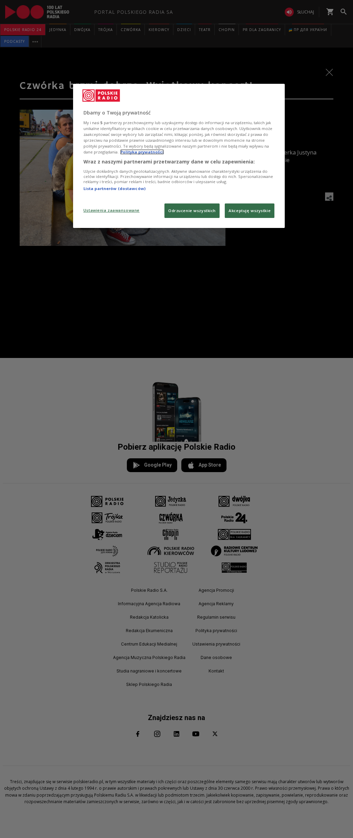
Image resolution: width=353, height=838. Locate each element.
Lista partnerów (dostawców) (114, 188)
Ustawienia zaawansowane (111, 210)
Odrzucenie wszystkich (192, 210)
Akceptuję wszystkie (250, 210)
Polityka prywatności (142, 151)
